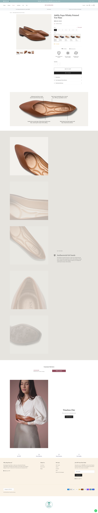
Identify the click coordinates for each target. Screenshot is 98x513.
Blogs (41, 468)
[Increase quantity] (60, 64)
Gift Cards (58, 465)
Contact (57, 468)
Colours (9, 5)
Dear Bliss (7, 492)
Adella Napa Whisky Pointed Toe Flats (18, 12)
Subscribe (78, 475)
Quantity (55, 61)
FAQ (57, 470)
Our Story (42, 465)
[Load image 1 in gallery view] (33, 32)
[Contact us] (95, 510)
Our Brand (18, 5)
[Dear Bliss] (49, 5)
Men (26, 5)
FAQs (90, 1)
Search (57, 466)
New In (13, 5)
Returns (93, 1)
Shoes (4, 5)
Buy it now (68, 72)
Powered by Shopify (12, 492)
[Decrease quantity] (55, 64)
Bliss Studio (42, 466)
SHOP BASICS (69, 416)
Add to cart (68, 69)
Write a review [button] (59, 370)
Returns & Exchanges (60, 472)
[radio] (55, 30)
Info (23, 5)
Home (11, 12)
